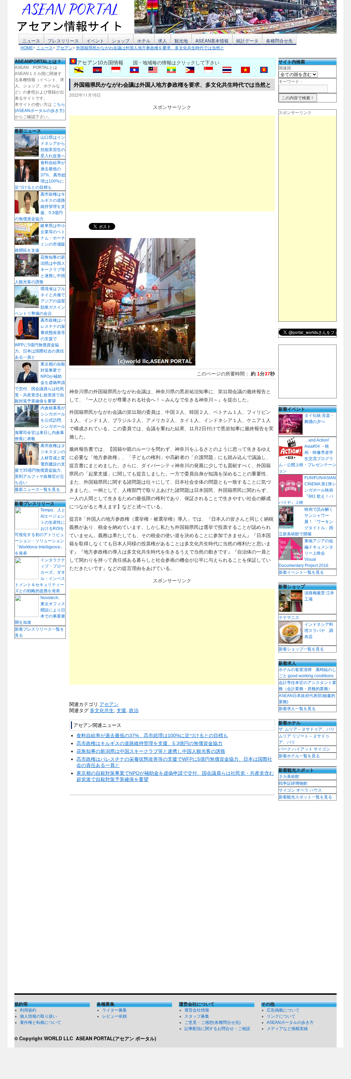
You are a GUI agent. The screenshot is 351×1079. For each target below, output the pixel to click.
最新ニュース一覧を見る (37, 489)
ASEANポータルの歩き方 (290, 1022)
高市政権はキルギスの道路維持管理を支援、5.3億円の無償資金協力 (149, 743)
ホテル (143, 40)
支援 (121, 710)
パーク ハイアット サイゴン (304, 749)
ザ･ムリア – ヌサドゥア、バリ (307, 729)
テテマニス (289, 617)
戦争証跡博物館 (293, 783)
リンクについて (281, 1016)
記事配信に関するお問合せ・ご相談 (217, 1028)
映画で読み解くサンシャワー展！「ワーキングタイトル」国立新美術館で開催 (306, 521)
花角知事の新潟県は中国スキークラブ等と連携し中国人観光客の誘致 (150, 751)
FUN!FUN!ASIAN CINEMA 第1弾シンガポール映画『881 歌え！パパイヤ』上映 (307, 490)
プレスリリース (63, 40)
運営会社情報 (196, 1010)
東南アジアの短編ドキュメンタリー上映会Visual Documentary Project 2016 (306, 553)
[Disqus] (172, 895)
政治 (133, 710)
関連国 (285, 68)
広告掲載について (283, 1010)
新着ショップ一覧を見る (301, 649)
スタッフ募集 (196, 1016)
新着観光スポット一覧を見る (305, 797)
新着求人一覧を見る (297, 708)
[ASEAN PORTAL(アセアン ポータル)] (74, 17)
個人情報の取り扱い (38, 1016)
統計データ (247, 40)
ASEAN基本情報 (212, 40)
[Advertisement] (172, 163)
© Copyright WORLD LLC (45, 1038)
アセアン (109, 704)
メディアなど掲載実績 (287, 1028)
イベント (95, 40)
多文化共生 (102, 710)
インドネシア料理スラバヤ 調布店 (318, 630)
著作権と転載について (40, 1022)
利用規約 (28, 1010)
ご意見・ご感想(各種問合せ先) (212, 1022)
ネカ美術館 (289, 776)
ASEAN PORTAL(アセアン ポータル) (116, 1038)
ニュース (31, 40)
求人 (162, 40)
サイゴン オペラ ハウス (300, 790)
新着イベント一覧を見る (301, 572)
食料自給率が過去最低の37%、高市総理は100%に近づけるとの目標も (152, 735)
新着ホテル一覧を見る (299, 756)
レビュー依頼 (114, 1016)
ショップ (121, 40)
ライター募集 (114, 1010)
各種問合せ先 (279, 40)
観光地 (181, 40)
